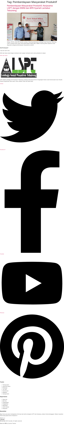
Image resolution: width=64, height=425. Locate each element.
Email (1, 418)
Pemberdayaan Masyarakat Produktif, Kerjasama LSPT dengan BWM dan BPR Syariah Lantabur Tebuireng (30, 8)
